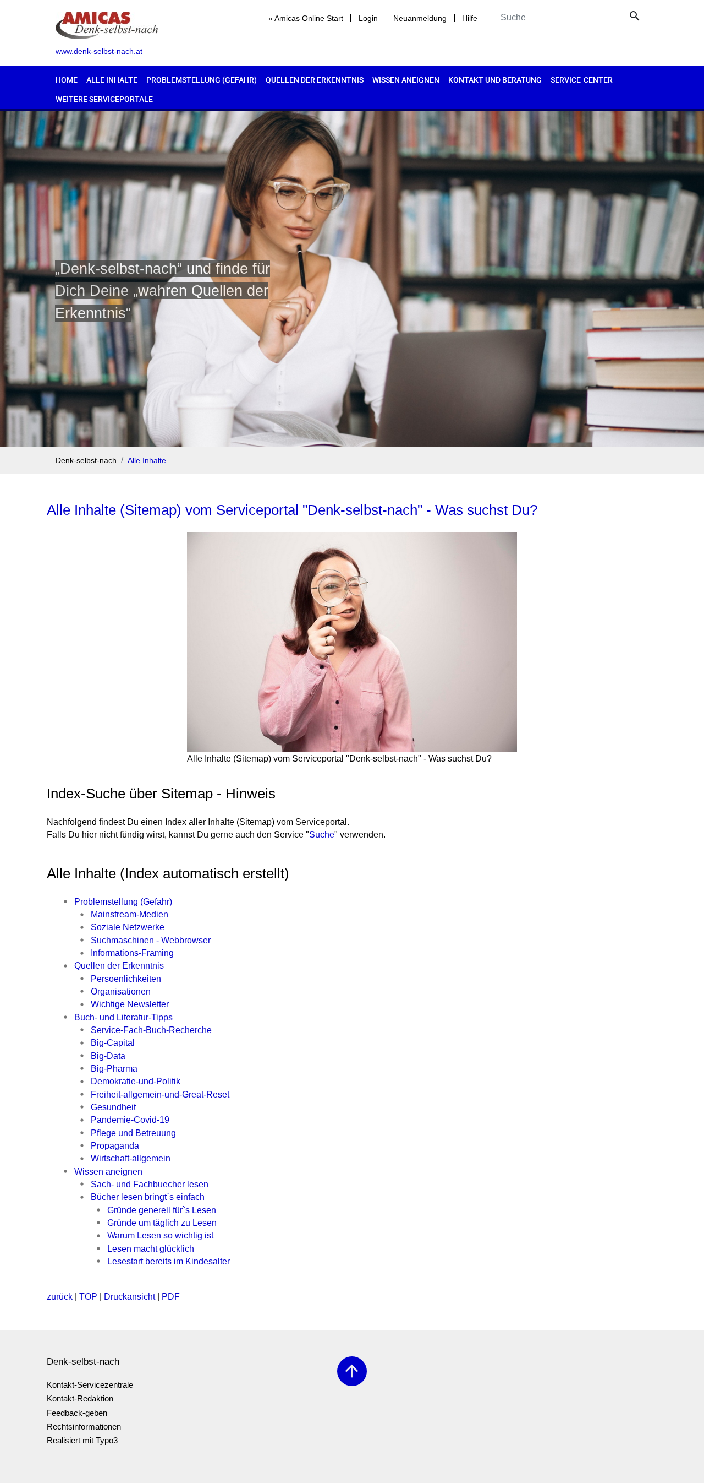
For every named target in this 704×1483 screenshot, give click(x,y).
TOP (88, 1296)
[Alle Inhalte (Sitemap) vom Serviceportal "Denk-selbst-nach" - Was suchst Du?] (352, 642)
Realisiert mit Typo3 (82, 1440)
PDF (171, 1296)
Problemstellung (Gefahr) (201, 79)
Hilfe (469, 18)
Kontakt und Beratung (495, 79)
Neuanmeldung (420, 18)
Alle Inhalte (112, 79)
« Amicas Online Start (305, 18)
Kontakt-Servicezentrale (90, 1384)
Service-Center (582, 79)
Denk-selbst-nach (86, 461)
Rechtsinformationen (84, 1426)
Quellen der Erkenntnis (315, 79)
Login (368, 18)
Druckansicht (129, 1296)
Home (67, 79)
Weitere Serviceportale (104, 99)
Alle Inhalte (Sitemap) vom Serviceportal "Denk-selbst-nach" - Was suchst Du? (292, 510)
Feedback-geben (77, 1412)
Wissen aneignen (405, 79)
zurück (60, 1296)
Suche (321, 834)
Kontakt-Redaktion (80, 1398)
